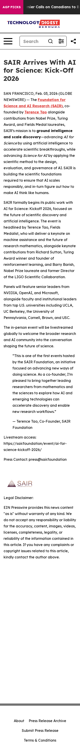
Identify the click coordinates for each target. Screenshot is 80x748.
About (19, 721)
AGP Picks (12, 7)
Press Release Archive (47, 721)
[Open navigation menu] (8, 41)
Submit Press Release (40, 730)
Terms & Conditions (40, 740)
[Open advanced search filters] (61, 41)
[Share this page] (73, 41)
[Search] (50, 41)
